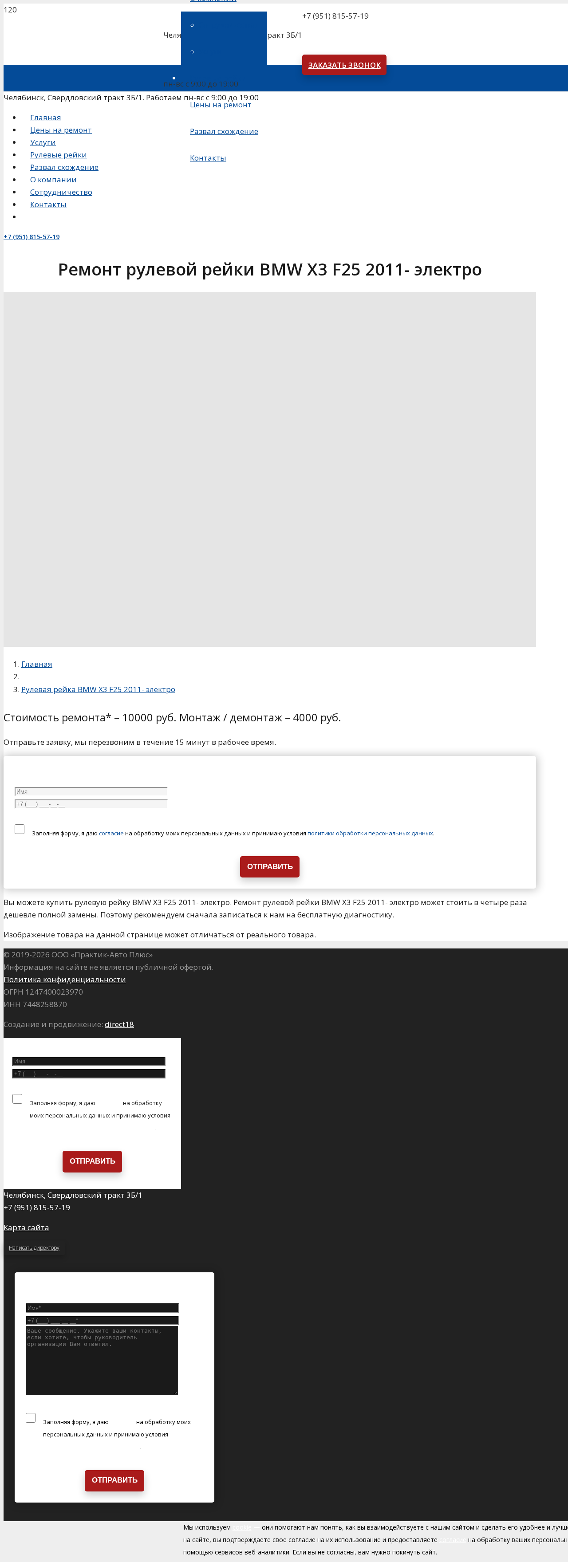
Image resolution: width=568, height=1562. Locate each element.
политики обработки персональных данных (370, 833)
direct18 (119, 1024)
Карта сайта (26, 1227)
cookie (242, 1527)
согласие (111, 833)
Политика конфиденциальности (65, 979)
